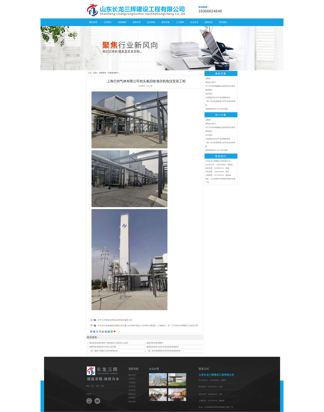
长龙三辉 (149, 86)
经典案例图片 (113, 73)
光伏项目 (208, 94)
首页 (95, 73)
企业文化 (194, 22)
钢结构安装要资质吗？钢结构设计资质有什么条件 (108, 343)
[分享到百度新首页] (94, 331)
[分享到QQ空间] (106, 331)
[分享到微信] (112, 331)
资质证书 (137, 22)
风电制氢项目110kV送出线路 (216, 109)
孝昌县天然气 (210, 82)
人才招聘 (180, 22)
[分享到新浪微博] (103, 331)
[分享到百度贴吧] (97, 331)
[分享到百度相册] (100, 331)
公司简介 (108, 22)
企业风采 (151, 22)
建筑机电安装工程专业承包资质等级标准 (163, 347)
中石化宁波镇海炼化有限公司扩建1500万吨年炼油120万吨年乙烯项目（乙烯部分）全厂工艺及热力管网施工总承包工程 (148, 326)
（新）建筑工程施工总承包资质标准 (103, 351)
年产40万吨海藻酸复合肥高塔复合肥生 (220, 86)
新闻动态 (209, 22)
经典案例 (122, 22)
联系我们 (223, 22)
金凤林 (208, 78)
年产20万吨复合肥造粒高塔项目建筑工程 (115, 320)
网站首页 (93, 22)
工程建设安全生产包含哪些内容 (217, 97)
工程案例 (132, 383)
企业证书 (132, 386)
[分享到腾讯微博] (109, 331)
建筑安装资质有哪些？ (155, 343)
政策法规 (165, 22)
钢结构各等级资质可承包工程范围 (102, 347)
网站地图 (132, 402)
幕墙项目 (208, 90)
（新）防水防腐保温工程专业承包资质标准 (163, 351)
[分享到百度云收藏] (115, 331)
